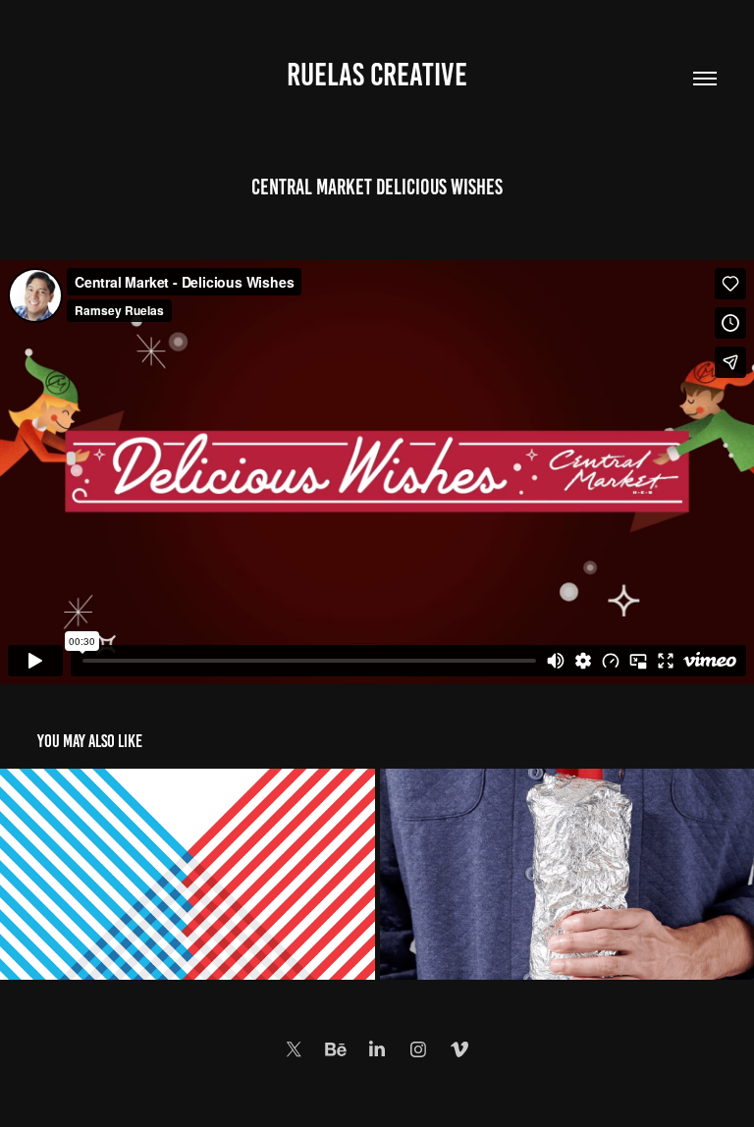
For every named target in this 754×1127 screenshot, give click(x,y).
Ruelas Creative (377, 74)
